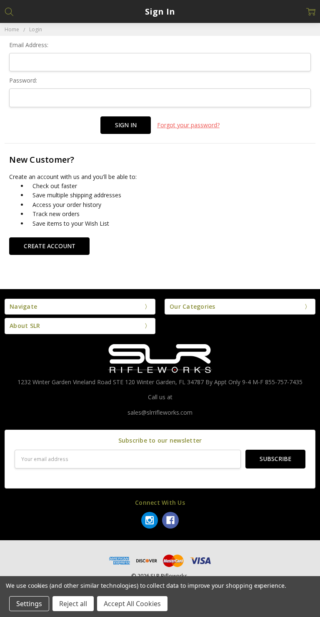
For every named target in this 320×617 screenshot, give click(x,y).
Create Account (49, 246)
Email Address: (28, 45)
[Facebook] (170, 520)
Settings (29, 603)
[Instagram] (149, 520)
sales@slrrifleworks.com (160, 412)
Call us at (160, 397)
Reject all (73, 603)
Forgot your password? (188, 125)
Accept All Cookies (132, 603)
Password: (23, 80)
